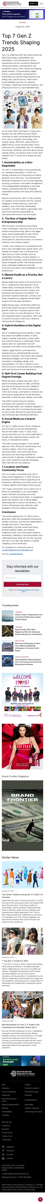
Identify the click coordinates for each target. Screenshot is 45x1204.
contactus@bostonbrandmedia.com (17, 550)
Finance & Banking (9, 1092)
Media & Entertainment (10, 1105)
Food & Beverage (31, 1092)
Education (5, 1088)
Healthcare (6, 1095)
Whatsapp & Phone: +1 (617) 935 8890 (16, 1177)
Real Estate (29, 1105)
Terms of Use (7, 1136)
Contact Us (6, 1126)
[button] (33, 4)
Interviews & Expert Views (9, 1100)
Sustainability (7, 1112)
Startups (5, 1108)
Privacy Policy (7, 1133)
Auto (3, 1085)
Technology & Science (33, 1112)
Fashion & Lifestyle (32, 1088)
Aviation (28, 1085)
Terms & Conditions (24, 590)
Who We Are (7, 1122)
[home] (12, 3)
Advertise (5, 1129)
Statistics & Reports (32, 1108)
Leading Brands (31, 1100)
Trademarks (6, 1140)
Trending (5, 1115)
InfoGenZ (28, 1095)
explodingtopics (16, 554)
